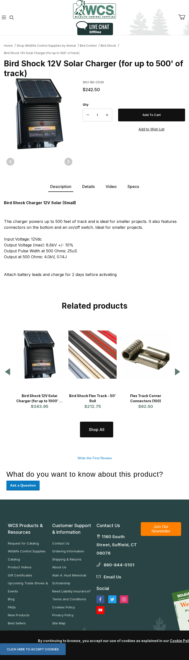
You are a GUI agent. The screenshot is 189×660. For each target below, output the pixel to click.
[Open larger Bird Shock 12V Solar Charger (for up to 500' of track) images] (39, 113)
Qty (86, 104)
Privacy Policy (63, 615)
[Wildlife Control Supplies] (94, 9)
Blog (11, 599)
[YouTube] (100, 610)
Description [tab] (60, 186)
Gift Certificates (20, 575)
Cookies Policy (63, 607)
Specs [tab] (133, 186)
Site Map (58, 623)
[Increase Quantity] (107, 115)
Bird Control (88, 45)
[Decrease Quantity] (88, 115)
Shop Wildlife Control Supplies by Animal (46, 45)
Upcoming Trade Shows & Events (28, 587)
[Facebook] (100, 599)
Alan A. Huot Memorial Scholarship (69, 579)
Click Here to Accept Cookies (33, 649)
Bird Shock (108, 45)
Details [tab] (88, 186)
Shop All (96, 429)
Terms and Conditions (69, 599)
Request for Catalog (23, 543)
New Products (19, 615)
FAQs (12, 607)
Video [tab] (111, 186)
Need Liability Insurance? (71, 591)
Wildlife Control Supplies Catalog (27, 555)
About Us (59, 567)
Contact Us (60, 543)
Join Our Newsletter (161, 529)
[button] (7, 372)
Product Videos (20, 567)
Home (8, 45)
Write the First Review (95, 458)
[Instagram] (124, 599)
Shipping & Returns (66, 559)
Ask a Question (23, 485)
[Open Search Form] (12, 17)
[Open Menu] (4, 17)
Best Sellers (17, 623)
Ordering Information (68, 551)
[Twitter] (112, 599)
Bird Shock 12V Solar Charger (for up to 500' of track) (41, 53)
